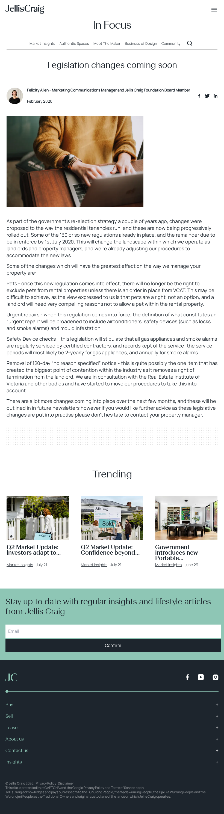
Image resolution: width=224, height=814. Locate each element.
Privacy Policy (46, 783)
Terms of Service (123, 787)
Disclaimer (66, 783)
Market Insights (20, 564)
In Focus (112, 25)
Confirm (113, 645)
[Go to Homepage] (24, 9)
